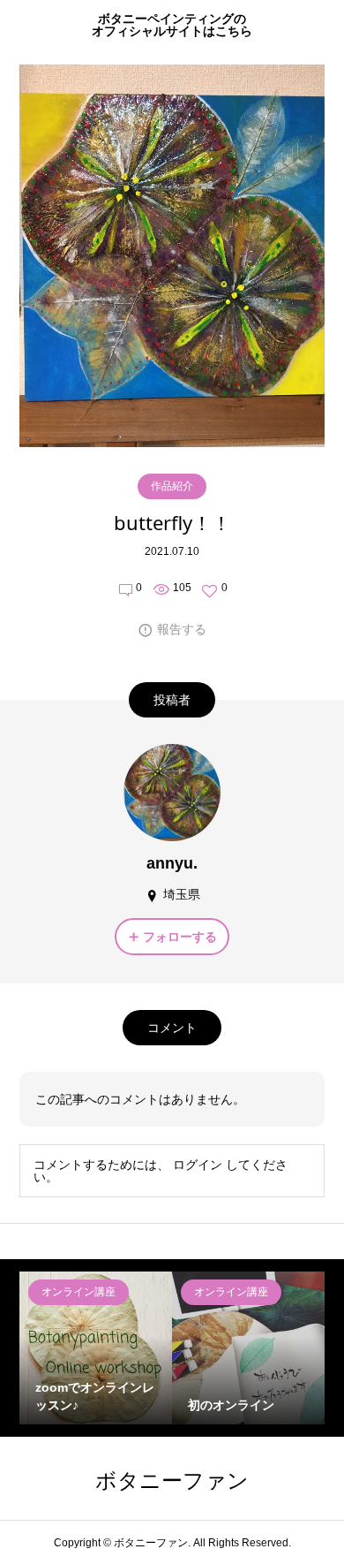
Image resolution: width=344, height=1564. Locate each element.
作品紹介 (172, 486)
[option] (95, 1348)
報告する (181, 629)
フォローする (180, 937)
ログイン (197, 1165)
